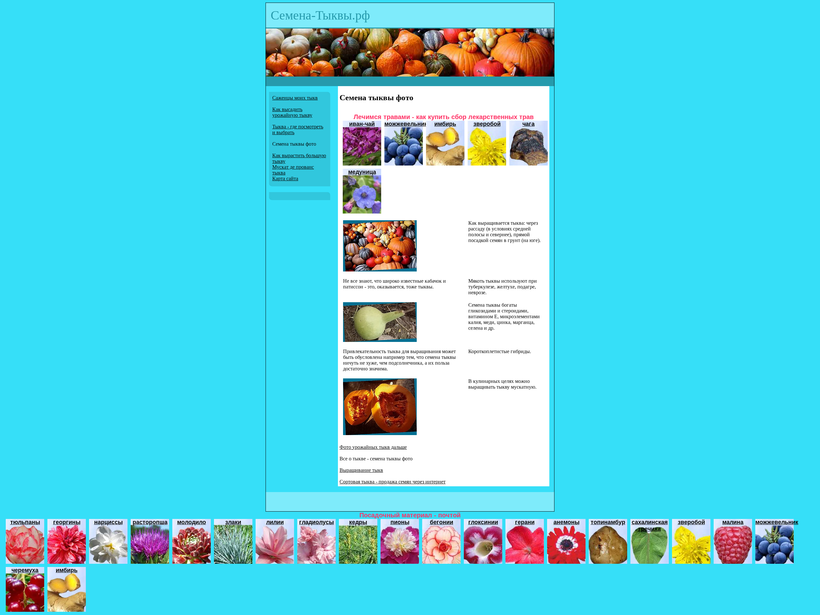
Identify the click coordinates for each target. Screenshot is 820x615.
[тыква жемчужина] (380, 433)
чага (528, 124)
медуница (362, 172)
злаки (233, 522)
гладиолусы (316, 522)
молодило (191, 522)
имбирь (445, 124)
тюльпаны (25, 522)
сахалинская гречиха (650, 525)
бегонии (441, 522)
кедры (358, 522)
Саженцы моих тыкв (295, 98)
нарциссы (108, 522)
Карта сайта (285, 178)
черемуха (25, 570)
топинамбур (608, 522)
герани (525, 522)
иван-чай (362, 124)
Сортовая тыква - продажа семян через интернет (393, 481)
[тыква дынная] (380, 340)
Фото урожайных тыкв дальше (373, 447)
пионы (399, 522)
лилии (275, 522)
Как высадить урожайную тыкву (292, 112)
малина (732, 522)
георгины (66, 522)
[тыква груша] (380, 269)
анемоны (566, 522)
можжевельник (405, 124)
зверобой (487, 124)
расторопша (150, 522)
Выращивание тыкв (361, 470)
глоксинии (483, 522)
